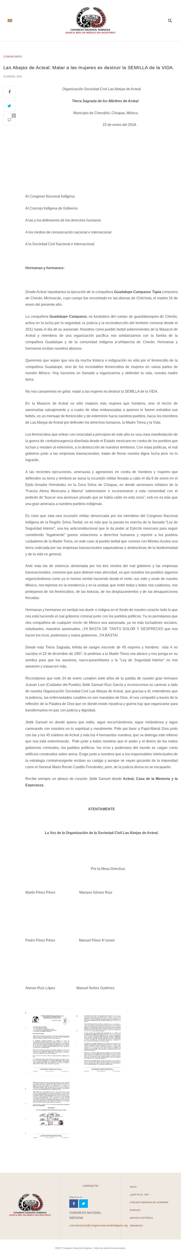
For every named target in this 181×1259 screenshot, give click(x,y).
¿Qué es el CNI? (139, 1194)
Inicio (133, 1187)
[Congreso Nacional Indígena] (90, 21)
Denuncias (136, 1225)
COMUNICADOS (12, 56)
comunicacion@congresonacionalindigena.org (98, 1225)
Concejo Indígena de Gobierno (149, 1202)
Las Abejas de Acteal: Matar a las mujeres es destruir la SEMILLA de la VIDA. (88, 67)
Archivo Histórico (141, 1218)
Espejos (135, 1210)
